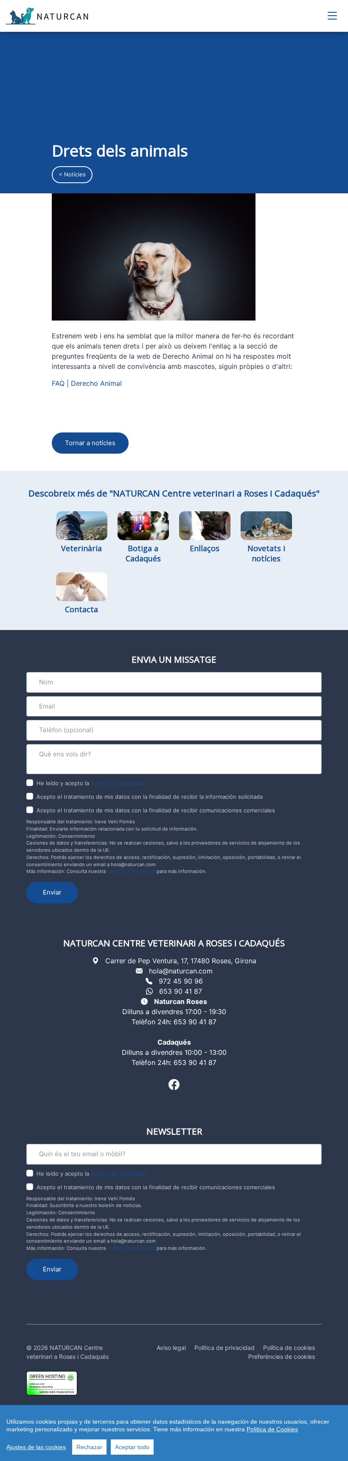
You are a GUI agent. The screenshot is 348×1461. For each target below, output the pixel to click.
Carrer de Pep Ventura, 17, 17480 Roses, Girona (180, 960)
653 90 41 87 (180, 991)
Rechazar (89, 1447)
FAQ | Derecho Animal (87, 383)
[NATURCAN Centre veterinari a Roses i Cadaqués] (47, 16)
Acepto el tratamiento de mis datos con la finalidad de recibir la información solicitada (149, 796)
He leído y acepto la (91, 783)
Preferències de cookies (281, 1356)
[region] (174, 1433)
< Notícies (72, 174)
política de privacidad (118, 783)
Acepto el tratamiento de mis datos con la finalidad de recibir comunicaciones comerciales (155, 810)
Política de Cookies (272, 1429)
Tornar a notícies (90, 443)
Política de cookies (289, 1347)
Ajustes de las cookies (36, 1447)
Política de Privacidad (131, 871)
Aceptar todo (132, 1447)
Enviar (52, 892)
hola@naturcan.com (181, 971)
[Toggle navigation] (332, 16)
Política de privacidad (224, 1347)
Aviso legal (171, 1347)
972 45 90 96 (181, 981)
